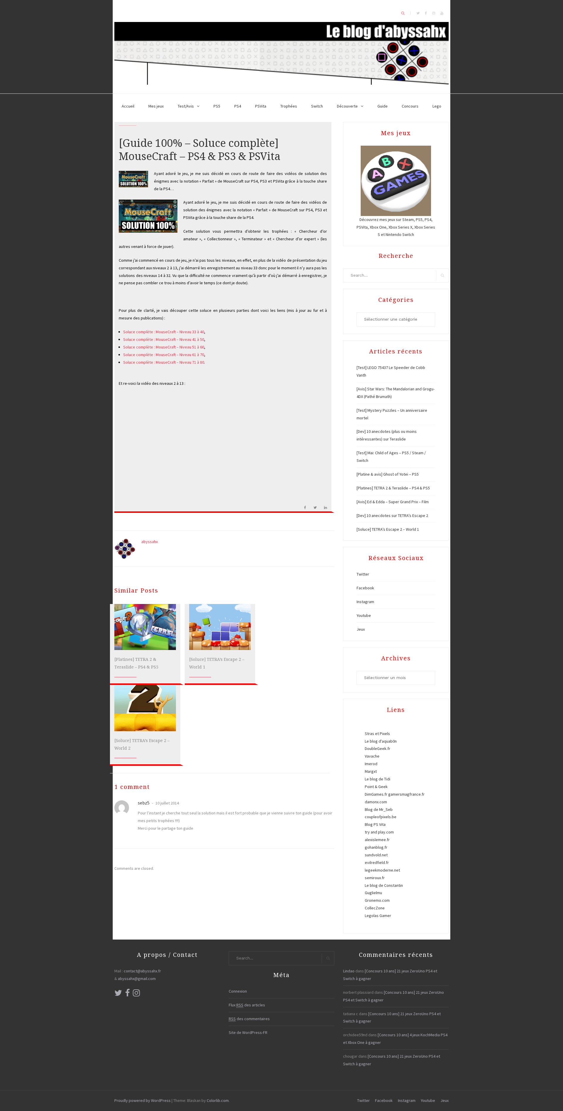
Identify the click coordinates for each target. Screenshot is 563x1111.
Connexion (238, 991)
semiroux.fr (375, 877)
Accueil (128, 106)
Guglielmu (373, 892)
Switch (317, 106)
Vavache (372, 756)
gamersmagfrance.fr (406, 794)
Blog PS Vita (375, 824)
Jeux (361, 629)
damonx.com (376, 801)
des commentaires (249, 1018)
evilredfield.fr (377, 862)
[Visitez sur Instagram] (136, 994)
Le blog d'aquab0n (381, 741)
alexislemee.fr (377, 839)
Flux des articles (247, 1005)
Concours (410, 106)
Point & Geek (376, 786)
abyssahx (149, 541)
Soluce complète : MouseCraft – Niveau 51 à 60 (163, 347)
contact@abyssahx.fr (142, 971)
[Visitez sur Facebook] (127, 994)
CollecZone (375, 908)
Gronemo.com (377, 900)
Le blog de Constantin (384, 885)
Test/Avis (186, 106)
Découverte (347, 106)
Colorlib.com (218, 1100)
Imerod (371, 763)
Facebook (365, 588)
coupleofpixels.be (380, 816)
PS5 (216, 106)
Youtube (364, 615)
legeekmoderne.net (382, 870)
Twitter (363, 574)
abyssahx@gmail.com (137, 978)
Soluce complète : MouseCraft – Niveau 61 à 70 (163, 354)
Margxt (371, 771)
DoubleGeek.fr (377, 748)
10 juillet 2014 (167, 803)
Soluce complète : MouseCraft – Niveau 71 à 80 (163, 362)
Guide (382, 106)
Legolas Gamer (378, 915)
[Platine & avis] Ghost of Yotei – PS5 (388, 474)
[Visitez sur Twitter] (118, 994)
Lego (437, 106)
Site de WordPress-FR (248, 1032)
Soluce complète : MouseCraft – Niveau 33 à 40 (163, 331)
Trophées (288, 106)
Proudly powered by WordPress (142, 1100)
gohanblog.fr (376, 847)
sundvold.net (376, 855)
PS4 (237, 106)
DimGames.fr (376, 794)
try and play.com (379, 832)
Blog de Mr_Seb (379, 809)
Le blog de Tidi (377, 779)
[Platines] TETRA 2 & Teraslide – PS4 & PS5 (393, 488)
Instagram (365, 601)
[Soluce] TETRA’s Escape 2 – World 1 (388, 529)
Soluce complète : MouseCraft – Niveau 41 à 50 (163, 339)
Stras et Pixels (377, 733)
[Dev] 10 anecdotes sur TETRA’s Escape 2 (392, 515)
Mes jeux (156, 106)
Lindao (349, 971)
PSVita (260, 106)
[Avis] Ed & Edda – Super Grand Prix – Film (393, 501)
